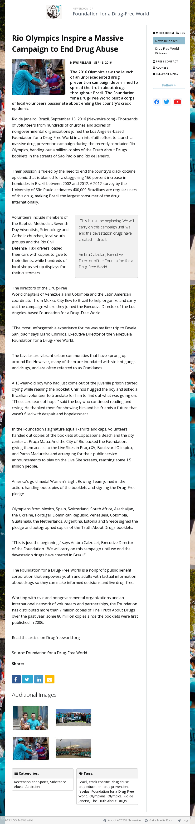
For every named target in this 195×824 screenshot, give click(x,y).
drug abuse (120, 782)
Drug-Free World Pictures (167, 50)
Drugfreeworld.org (63, 637)
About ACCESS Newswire (124, 820)
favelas (83, 791)
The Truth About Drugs (109, 801)
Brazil (82, 782)
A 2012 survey (102, 183)
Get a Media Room (161, 820)
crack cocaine (99, 782)
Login (186, 820)
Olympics (114, 796)
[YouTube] (177, 102)
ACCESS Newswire (19, 820)
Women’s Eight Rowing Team (76, 481)
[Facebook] (157, 102)
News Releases (166, 41)
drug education (90, 786)
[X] (166, 102)
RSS (182, 32)
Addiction (32, 786)
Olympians (97, 796)
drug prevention (115, 786)
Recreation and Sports (31, 782)
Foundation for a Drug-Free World (111, 14)
